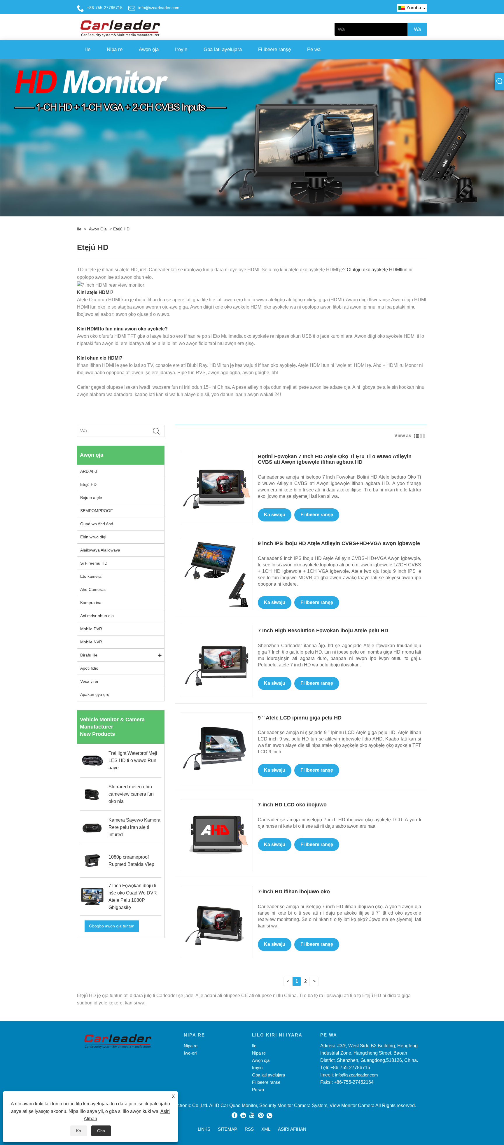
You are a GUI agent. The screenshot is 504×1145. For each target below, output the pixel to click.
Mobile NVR (91, 642)
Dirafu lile (88, 655)
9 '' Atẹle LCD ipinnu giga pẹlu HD (300, 718)
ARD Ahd (88, 471)
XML (265, 1129)
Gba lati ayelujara (223, 49)
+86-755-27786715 (105, 7)
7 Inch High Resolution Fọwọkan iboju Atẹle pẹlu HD (323, 630)
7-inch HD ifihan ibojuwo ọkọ (294, 891)
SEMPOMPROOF (96, 510)
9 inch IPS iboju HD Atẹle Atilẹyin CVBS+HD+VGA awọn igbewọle (339, 543)
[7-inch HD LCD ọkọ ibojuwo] (217, 834)
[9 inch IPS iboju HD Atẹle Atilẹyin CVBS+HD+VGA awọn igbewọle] (217, 573)
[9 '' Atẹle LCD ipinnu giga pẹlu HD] (217, 747)
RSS (249, 1129)
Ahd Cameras (93, 589)
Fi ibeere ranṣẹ (274, 49)
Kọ (78, 1130)
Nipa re (115, 49)
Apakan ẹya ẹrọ (94, 694)
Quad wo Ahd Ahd (96, 523)
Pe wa (314, 49)
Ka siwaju (274, 514)
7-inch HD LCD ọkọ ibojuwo (292, 805)
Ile (87, 49)
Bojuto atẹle (91, 497)
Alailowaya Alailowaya (100, 550)
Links (204, 1129)
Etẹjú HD (121, 229)
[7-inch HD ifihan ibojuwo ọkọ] (217, 921)
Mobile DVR (91, 628)
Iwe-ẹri (190, 1053)
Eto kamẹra (91, 576)
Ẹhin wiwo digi (93, 537)
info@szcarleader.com (158, 7)
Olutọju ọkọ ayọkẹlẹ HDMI (374, 269)
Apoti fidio (89, 668)
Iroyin (181, 49)
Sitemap (227, 1129)
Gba (101, 1130)
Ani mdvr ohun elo (97, 615)
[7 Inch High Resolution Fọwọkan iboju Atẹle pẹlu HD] (217, 660)
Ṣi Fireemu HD (93, 563)
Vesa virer (89, 681)
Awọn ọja (149, 49)
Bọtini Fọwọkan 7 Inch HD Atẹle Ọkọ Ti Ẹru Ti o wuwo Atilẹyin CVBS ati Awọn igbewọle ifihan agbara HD (335, 459)
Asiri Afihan (292, 1129)
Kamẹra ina (91, 602)
